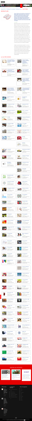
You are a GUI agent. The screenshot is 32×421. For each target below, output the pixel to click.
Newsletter (24, 5)
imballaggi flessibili (12, 393)
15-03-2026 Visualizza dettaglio (5, 405)
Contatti (27, 5)
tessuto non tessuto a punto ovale (13, 390)
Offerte (19, 5)
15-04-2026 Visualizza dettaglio (5, 395)
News (21, 5)
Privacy (30, 5)
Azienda (10, 5)
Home (7, 5)
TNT (12, 5)
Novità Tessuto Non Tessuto (11, 9)
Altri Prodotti (15, 5)
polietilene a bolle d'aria (13, 395)
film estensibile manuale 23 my (13, 398)
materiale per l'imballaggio (13, 394)
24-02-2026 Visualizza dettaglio (5, 415)
